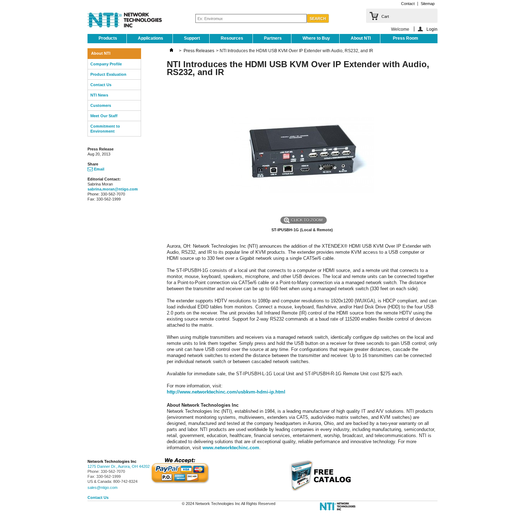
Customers (100, 105)
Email (98, 169)
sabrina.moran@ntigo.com (113, 189)
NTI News (99, 95)
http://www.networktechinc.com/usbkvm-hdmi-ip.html (226, 392)
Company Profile (106, 64)
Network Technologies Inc (112, 461)
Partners (273, 38)
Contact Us (100, 85)
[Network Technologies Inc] (125, 21)
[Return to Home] (171, 50)
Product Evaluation (108, 74)
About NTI (361, 38)
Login (432, 29)
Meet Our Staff (104, 116)
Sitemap (428, 3)
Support (192, 38)
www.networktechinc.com (230, 447)
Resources (232, 38)
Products (108, 38)
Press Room (405, 38)
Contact (408, 3)
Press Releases (199, 50)
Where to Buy (316, 38)
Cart (385, 16)
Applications (150, 38)
